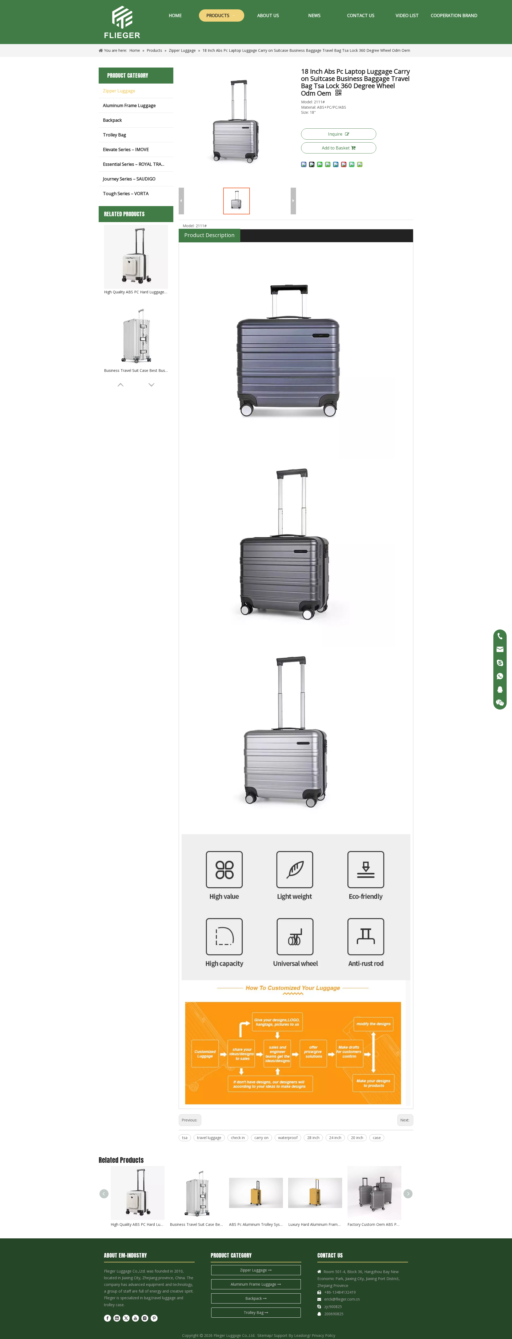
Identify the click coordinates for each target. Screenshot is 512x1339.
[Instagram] (144, 1318)
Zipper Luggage (119, 91)
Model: (188, 225)
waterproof (288, 1137)
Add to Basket (336, 148)
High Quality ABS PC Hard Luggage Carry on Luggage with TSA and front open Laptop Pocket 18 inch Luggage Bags (136, 291)
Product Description (209, 235)
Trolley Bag (114, 135)
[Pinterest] (154, 1318)
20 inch (357, 1137)
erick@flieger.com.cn (342, 1299)
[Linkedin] (116, 1318)
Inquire (335, 134)
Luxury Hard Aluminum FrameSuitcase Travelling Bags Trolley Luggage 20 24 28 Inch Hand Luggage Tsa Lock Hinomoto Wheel (315, 1224)
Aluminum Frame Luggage (129, 105)
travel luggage (209, 1137)
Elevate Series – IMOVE (126, 149)
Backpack (112, 120)
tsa (184, 1137)
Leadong (301, 1335)
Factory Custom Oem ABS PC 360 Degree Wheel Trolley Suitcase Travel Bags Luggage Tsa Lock (374, 1224)
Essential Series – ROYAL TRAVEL (136, 164)
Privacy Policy (323, 1335)
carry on (261, 1137)
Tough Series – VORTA (126, 193)
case (377, 1137)
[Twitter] (126, 1318)
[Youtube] (135, 1318)
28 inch (313, 1137)
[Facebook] (107, 1318)
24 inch (335, 1137)
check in (238, 1137)
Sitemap (264, 1335)
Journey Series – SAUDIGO (129, 179)
